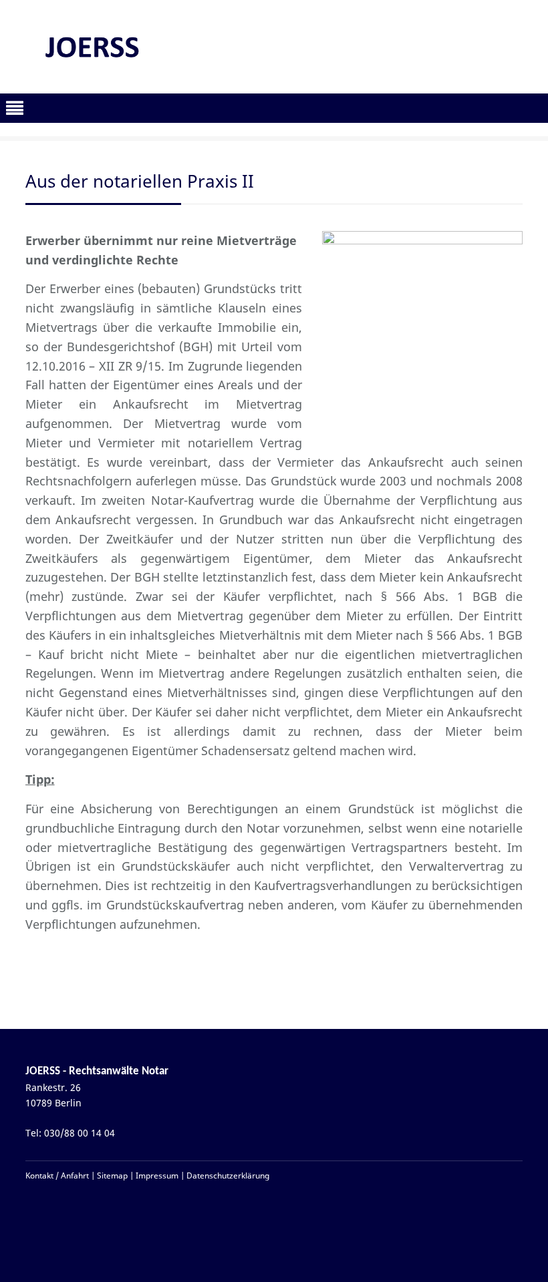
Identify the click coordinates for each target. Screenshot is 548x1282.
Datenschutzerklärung (227, 1175)
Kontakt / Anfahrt (57, 1175)
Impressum (157, 1175)
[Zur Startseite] (91, 46)
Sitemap (112, 1175)
